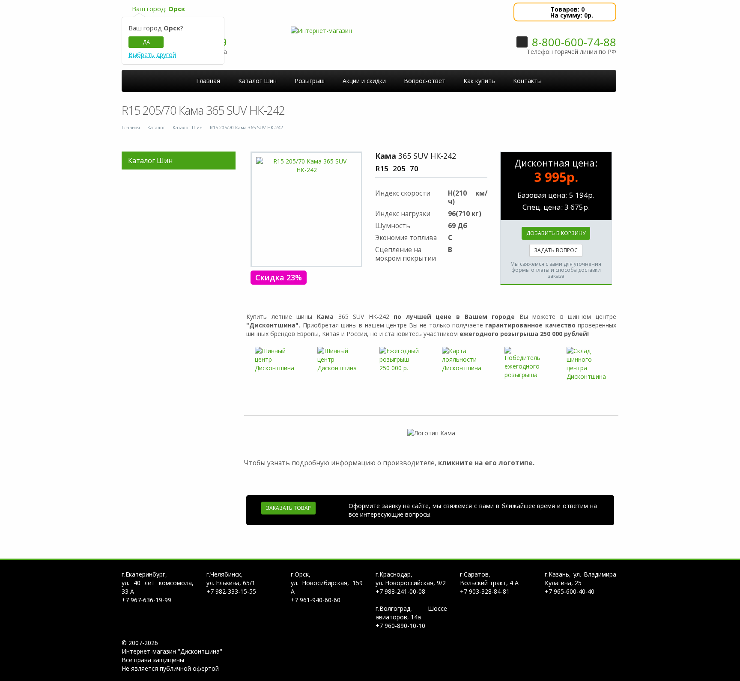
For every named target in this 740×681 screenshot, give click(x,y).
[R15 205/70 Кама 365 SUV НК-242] (306, 165)
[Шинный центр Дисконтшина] (275, 359)
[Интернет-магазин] (321, 30)
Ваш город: (158, 8)
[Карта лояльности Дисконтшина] (462, 359)
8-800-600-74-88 (574, 42)
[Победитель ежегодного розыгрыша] (525, 363)
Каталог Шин (188, 127)
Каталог (156, 127)
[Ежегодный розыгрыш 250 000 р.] (400, 359)
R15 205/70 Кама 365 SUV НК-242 (246, 127)
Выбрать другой (152, 55)
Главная (131, 127)
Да (146, 42)
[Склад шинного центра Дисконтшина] (587, 363)
